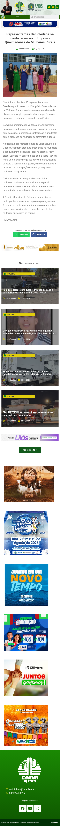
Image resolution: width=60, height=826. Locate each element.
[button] (17, 17)
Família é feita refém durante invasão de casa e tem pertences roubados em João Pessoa (28, 291)
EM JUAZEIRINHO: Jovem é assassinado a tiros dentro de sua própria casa (28, 413)
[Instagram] (57, 7)
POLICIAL (11, 274)
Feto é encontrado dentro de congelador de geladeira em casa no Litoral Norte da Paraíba (27, 373)
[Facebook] (49, 7)
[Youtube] (53, 7)
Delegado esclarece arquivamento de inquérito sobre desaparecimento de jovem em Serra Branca (29, 332)
